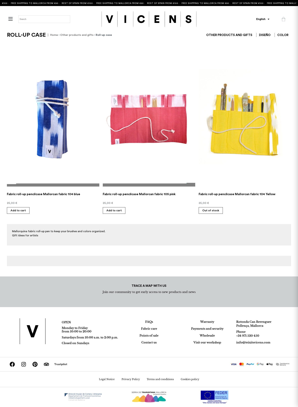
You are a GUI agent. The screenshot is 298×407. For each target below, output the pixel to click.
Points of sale (149, 335)
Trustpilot (60, 364)
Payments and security (207, 328)
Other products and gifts (76, 35)
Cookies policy (190, 379)
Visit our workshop (207, 342)
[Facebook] (12, 364)
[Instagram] (23, 364)
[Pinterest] (35, 364)
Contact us (149, 342)
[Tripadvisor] (46, 364)
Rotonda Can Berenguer (253, 321)
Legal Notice (107, 379)
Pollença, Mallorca (249, 325)
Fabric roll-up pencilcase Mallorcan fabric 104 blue (43, 194)
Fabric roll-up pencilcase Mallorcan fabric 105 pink (139, 194)
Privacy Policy (131, 379)
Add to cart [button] (18, 210)
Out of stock (210, 210)
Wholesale (207, 335)
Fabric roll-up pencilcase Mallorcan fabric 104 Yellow (237, 194)
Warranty (207, 321)
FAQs (149, 321)
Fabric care (149, 328)
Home (54, 35)
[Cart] (283, 19)
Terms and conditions (160, 379)
